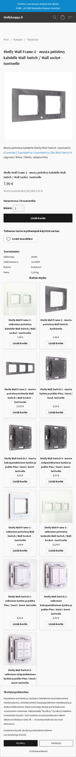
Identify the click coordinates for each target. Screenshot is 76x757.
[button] (13, 17)
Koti (6, 39)
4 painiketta (41, 152)
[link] (38, 749)
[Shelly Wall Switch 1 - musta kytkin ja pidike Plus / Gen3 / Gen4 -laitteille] (56, 368)
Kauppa (18, 39)
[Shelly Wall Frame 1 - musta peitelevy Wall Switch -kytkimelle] (56, 299)
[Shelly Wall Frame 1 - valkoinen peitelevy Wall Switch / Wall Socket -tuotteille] (20, 506)
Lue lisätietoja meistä (15, 734)
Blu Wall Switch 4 (61, 152)
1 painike (10, 152)
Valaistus (32, 39)
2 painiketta (24, 152)
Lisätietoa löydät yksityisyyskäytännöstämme (28, 730)
